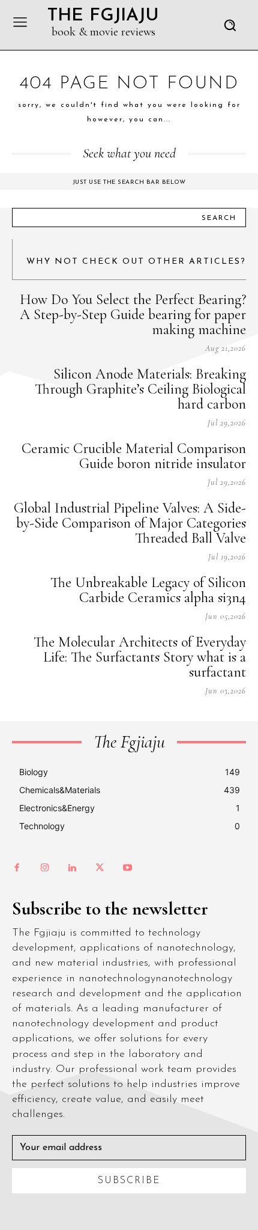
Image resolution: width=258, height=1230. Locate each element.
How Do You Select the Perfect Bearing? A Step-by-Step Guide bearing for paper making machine (133, 314)
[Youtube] (127, 868)
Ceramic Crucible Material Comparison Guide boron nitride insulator (134, 456)
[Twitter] (99, 868)
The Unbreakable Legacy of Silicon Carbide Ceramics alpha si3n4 (148, 590)
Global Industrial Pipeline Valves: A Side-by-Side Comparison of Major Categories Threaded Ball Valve (130, 523)
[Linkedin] (72, 868)
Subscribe (129, 1181)
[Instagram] (44, 868)
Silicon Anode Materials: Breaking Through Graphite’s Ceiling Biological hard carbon (140, 389)
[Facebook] (17, 868)
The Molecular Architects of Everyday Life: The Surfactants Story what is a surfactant (140, 657)
